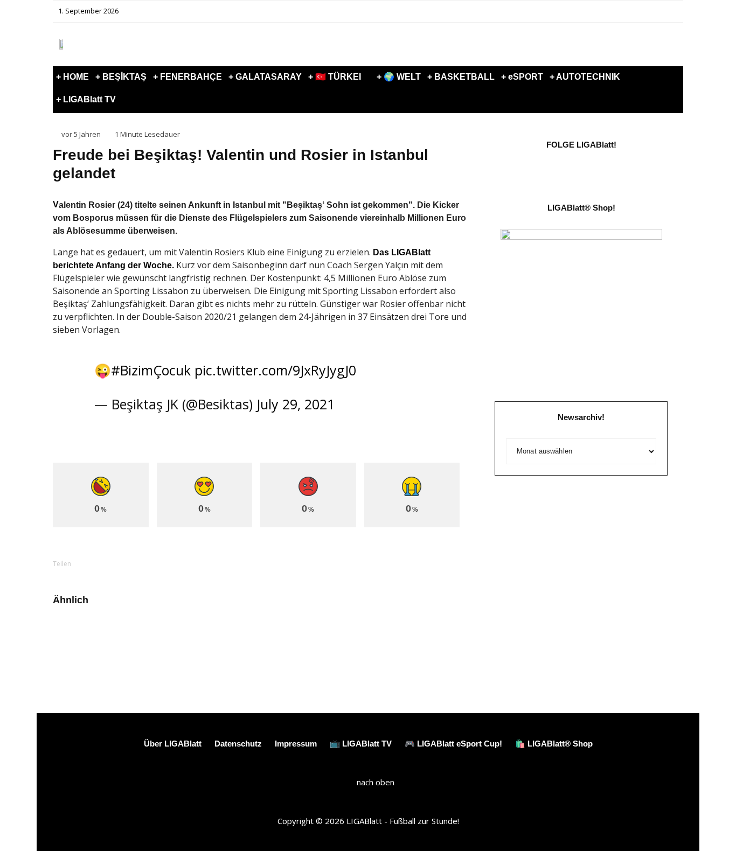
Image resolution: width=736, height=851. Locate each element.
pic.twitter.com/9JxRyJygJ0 (275, 370)
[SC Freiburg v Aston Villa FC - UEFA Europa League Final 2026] (214, 634)
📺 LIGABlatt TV (361, 743)
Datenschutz (238, 743)
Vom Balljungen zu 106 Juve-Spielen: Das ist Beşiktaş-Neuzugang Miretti (421, 643)
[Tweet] (129, 564)
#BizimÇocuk (151, 370)
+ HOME (72, 76)
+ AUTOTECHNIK (585, 76)
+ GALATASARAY (265, 76)
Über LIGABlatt (173, 743)
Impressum (296, 743)
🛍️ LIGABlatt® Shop (554, 743)
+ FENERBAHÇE (187, 76)
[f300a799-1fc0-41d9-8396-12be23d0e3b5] (357, 634)
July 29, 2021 (295, 404)
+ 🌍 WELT (399, 76)
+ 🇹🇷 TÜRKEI (334, 76)
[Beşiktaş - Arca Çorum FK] (70, 634)
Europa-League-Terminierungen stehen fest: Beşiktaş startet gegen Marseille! (281, 648)
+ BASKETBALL (461, 76)
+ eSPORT (522, 76)
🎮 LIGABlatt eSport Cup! (453, 743)
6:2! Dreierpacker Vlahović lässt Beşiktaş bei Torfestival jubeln (131, 643)
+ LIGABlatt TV (86, 99)
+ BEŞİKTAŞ (121, 76)
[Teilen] (101, 564)
